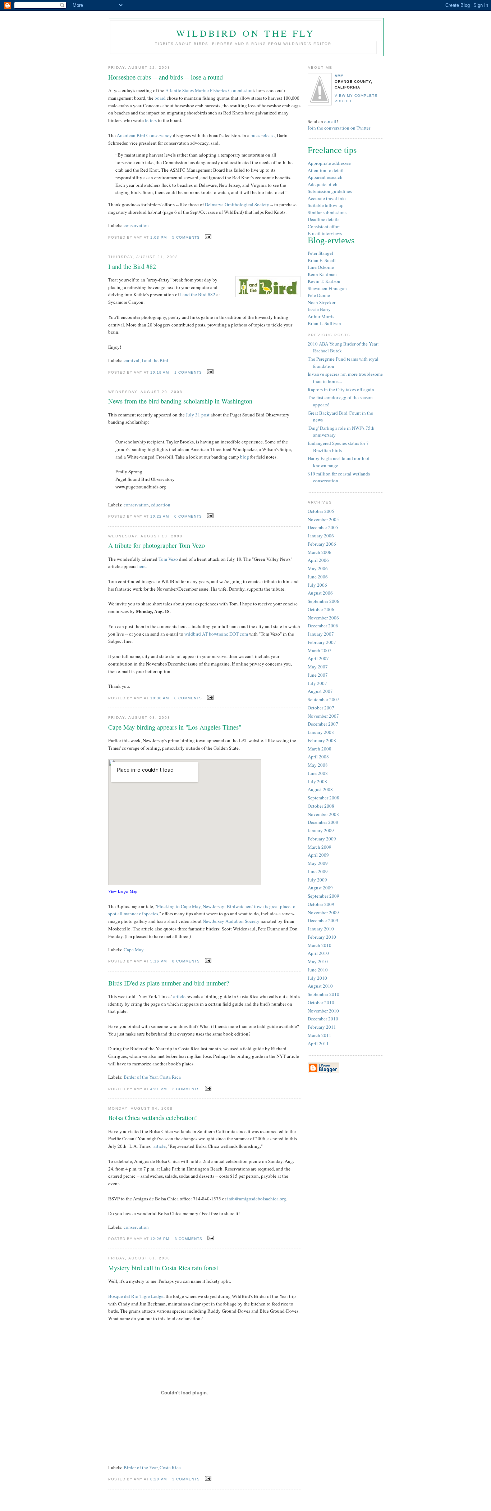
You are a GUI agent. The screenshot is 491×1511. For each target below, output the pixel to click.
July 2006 (317, 585)
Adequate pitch (323, 184)
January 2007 (321, 634)
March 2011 (319, 1035)
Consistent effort (324, 226)
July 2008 (317, 781)
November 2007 (323, 716)
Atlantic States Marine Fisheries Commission (209, 90)
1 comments (188, 372)
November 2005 (323, 519)
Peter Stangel (320, 253)
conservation (136, 225)
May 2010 (318, 961)
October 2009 (321, 904)
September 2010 (323, 994)
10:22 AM (159, 516)
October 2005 (321, 511)
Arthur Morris (321, 316)
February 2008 (322, 740)
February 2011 (322, 1027)
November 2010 (323, 1010)
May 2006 (318, 568)
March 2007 (319, 650)
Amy (339, 76)
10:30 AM (159, 698)
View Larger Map (122, 891)
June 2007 (318, 675)
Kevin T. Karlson (324, 281)
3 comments (188, 1239)
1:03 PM (158, 237)
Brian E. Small (322, 260)
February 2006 (322, 544)
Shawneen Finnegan (327, 288)
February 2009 (322, 838)
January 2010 (321, 928)
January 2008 (321, 732)
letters (151, 120)
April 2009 (318, 855)
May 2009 (318, 863)
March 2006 (319, 552)
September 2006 (323, 601)
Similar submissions (327, 212)
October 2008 (321, 806)
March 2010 (319, 945)
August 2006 (320, 593)
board (160, 98)
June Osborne (321, 267)
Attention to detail (326, 170)
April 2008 (318, 756)
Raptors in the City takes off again (341, 389)
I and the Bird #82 (197, 294)
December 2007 (323, 724)
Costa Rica (170, 1077)
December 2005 (323, 527)
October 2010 (321, 1002)
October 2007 (321, 707)
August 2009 (320, 887)
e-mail (330, 121)
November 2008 (323, 814)
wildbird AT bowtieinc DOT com (216, 634)
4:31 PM (158, 1089)
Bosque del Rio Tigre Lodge (136, 1296)
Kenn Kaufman (322, 274)
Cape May (134, 949)
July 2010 (317, 978)
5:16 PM (158, 961)
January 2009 (321, 830)
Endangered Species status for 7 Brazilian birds (338, 447)
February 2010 (322, 937)
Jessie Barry (319, 309)
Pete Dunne (319, 295)
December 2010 (323, 1018)
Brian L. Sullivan (324, 323)
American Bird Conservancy (144, 135)
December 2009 (323, 920)
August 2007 (320, 691)
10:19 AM (159, 372)
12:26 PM (159, 1239)
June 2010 (318, 969)
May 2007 (318, 666)
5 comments (186, 237)
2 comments (186, 1089)
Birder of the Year (140, 1077)
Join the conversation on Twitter (339, 128)
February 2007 (322, 642)
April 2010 (318, 953)
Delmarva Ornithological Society (237, 204)
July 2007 (317, 683)
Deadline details (323, 219)
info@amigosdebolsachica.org (256, 1198)
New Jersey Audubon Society (231, 921)
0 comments (188, 516)
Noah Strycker (321, 302)
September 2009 (323, 896)
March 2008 (319, 748)
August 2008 (320, 789)
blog (244, 457)
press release (263, 135)
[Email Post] (207, 237)
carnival (131, 360)
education (160, 504)
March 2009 (319, 847)
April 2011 (318, 1043)
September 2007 (323, 699)
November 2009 (323, 912)
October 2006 (321, 609)
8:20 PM (158, 1479)
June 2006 (318, 576)
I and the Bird (155, 360)
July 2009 (317, 879)
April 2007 (318, 658)
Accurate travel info (327, 198)
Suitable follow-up (326, 205)
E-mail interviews (325, 233)
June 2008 (318, 773)
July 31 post (198, 414)
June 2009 (318, 871)
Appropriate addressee (329, 163)
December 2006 (323, 625)
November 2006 (323, 617)
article (179, 996)
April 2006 (318, 560)
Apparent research (325, 177)
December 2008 (323, 822)
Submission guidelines (330, 191)
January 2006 (321, 535)
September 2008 (323, 797)
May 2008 (318, 765)
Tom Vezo (168, 559)
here (141, 566)
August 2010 (320, 986)
